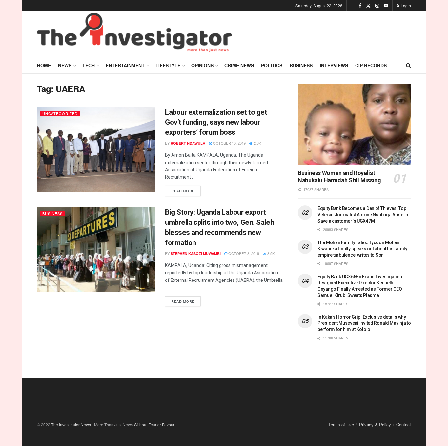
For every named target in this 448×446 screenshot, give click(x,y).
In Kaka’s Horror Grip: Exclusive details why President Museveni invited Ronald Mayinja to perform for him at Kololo (364, 323)
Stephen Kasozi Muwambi (196, 253)
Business (301, 65)
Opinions (202, 65)
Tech (88, 65)
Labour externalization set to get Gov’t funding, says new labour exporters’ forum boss (216, 122)
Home (44, 65)
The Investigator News (71, 424)
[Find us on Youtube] (386, 5)
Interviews (334, 65)
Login (405, 5)
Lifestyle (167, 65)
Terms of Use (341, 424)
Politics (271, 65)
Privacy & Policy (375, 424)
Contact (403, 424)
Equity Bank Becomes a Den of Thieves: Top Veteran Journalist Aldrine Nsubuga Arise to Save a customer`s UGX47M (362, 214)
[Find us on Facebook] (360, 5)
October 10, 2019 (229, 142)
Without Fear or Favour (154, 424)
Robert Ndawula (188, 143)
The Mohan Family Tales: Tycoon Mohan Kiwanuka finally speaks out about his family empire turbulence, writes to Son (362, 249)
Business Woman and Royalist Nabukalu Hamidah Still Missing (339, 176)
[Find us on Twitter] (368, 5)
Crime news (239, 65)
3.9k (270, 253)
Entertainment (125, 65)
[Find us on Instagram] (377, 5)
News (64, 65)
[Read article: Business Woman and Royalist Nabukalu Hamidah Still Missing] (354, 124)
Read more (186, 189)
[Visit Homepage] (134, 34)
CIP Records (371, 65)
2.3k (257, 142)
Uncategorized (60, 113)
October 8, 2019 (243, 253)
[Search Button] (408, 65)
